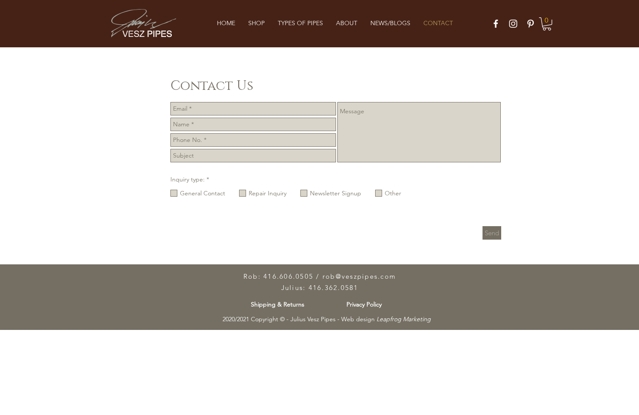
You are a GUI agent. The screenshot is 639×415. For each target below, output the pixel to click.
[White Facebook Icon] (495, 23)
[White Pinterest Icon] (530, 23)
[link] (547, 23)
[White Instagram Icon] (513, 23)
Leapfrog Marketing (403, 319)
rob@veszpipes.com (359, 276)
